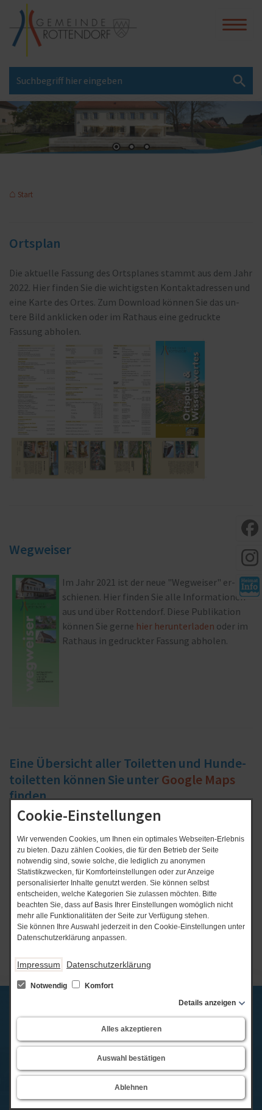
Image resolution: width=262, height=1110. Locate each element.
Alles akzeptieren (131, 1029)
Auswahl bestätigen (131, 1058)
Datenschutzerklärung (108, 964)
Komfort (98, 986)
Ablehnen (131, 1087)
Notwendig (49, 986)
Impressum (38, 964)
